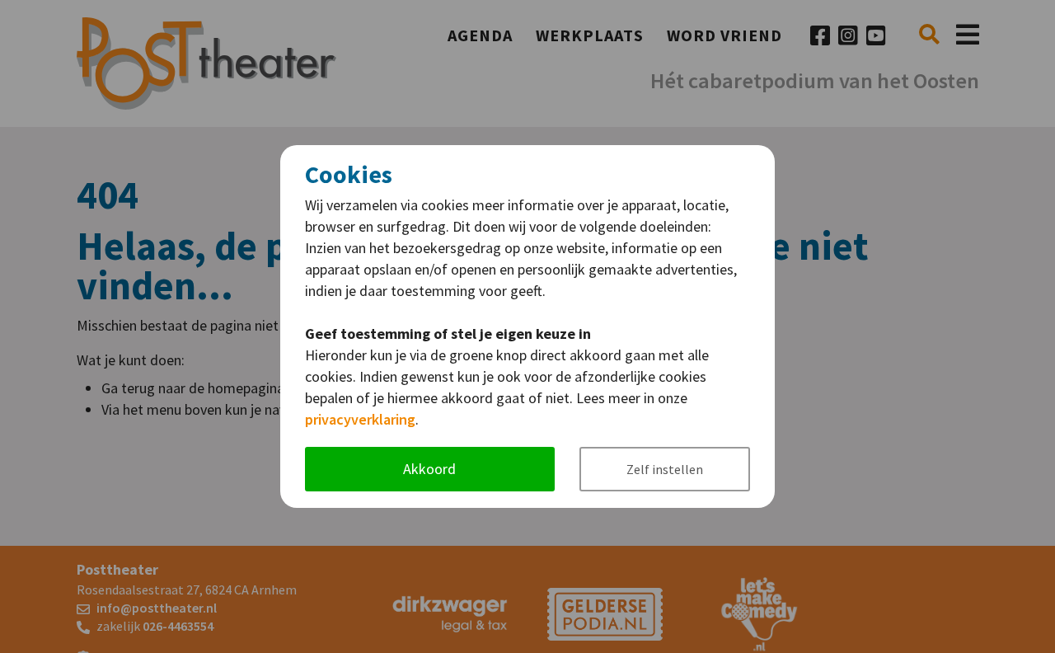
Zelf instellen (664, 469)
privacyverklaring (360, 419)
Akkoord (429, 468)
